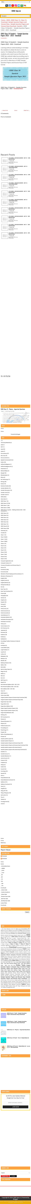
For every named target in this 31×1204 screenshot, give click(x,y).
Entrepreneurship (5, 584)
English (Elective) (5, 582)
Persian (2, 719)
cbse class (3, 499)
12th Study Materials (5, 442)
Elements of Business (6, 576)
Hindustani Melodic (5, 617)
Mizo (2, 675)
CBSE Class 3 (4, 515)
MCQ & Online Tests (5, 669)
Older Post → (27, 110)
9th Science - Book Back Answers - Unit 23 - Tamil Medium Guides (19, 175)
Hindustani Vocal (5, 621)
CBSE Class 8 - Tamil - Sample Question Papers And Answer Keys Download (17, 1014)
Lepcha (2, 652)
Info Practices (4, 628)
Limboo (2, 654)
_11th (2, 885)
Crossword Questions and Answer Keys (10, 565)
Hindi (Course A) (4, 610)
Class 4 (2, 547)
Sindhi (2, 766)
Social (2, 769)
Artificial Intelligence (5, 464)
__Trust (2, 872)
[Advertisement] (15, 307)
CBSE (8, 20)
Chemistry (3, 530)
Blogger (18, 434)
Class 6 (2, 552)
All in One (3, 455)
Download (4, 22)
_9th (2, 874)
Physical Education (5, 721)
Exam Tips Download (5, 591)
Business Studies (5, 486)
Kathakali (3, 639)
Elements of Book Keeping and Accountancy (11, 573)
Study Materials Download (7, 779)
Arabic (2, 462)
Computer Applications (6, 561)
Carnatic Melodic (5, 488)
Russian (2, 736)
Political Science (4, 725)
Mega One (3, 671)
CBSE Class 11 (4, 505)
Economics (3, 571)
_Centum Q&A (4, 890)
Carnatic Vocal (4, 492)
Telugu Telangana (5, 792)
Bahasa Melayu (4, 470)
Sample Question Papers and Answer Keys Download (13, 745)
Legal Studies (4, 649)
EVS (2, 587)
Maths (2, 665)
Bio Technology (4, 479)
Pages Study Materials (6, 712)
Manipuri (3, 658)
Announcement (4, 457)
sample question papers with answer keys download (13, 749)
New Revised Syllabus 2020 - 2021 (8, 686)
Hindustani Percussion (6, 619)
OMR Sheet (3, 693)
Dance (2, 567)
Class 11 (3, 539)
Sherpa (2, 764)
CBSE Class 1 (4, 501)
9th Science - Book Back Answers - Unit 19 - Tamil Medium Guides (19, 208)
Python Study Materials (6, 734)
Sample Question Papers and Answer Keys (10, 743)
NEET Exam (3, 680)
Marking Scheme (5, 662)
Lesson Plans (4, 903)
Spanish (3, 773)
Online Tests (3, 695)
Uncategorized (4, 801)
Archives (13, 1176)
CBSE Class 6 (4, 521)
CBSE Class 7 (4, 524)
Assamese (3, 468)
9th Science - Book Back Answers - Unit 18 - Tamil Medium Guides (19, 217)
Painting (2, 714)
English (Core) (4, 580)
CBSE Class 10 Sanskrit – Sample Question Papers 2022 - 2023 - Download (14, 34)
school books (4, 758)
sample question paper (6, 738)
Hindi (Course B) (4, 613)
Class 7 (2, 554)
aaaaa (2, 451)
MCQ (2, 667)
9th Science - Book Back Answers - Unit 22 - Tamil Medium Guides (18, 183)
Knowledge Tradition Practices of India (10, 641)
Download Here (18, 88)
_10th (2, 883)
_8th (2, 877)
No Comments (11, 163)
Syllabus (3, 782)
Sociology (3, 771)
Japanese (3, 630)
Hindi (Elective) (4, 615)
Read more (16, 162)
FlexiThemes (7, 1201)
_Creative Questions (5, 892)
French (2, 593)
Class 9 (2, 558)
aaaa (2, 449)
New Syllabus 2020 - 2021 (6, 688)
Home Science (4, 626)
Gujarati (2, 602)
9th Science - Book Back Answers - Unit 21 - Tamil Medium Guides (19, 192)
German (2, 597)
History (2, 623)
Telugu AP (3, 790)
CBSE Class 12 (4, 507)
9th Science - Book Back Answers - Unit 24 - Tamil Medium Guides (18, 167)
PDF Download (4, 717)
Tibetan (2, 799)
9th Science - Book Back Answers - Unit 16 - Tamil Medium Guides (19, 233)
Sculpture (3, 762)
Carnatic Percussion (5, 490)
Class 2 (2, 543)
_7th (2, 879)
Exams (2, 864)
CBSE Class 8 (4, 526)
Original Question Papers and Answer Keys (10, 699)
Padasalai (4, 856)
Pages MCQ (3, 704)
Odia (2, 691)
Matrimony (3, 842)
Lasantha (21, 1201)
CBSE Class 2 (4, 513)
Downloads (3, 887)
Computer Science (5, 563)
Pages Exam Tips (5, 701)
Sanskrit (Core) (4, 753)
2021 (2, 447)
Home (3, 20)
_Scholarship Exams (5, 866)
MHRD (2, 673)
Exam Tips (3, 589)
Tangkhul (3, 788)
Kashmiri (3, 634)
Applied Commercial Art (6, 460)
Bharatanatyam (4, 475)
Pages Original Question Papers (8, 708)
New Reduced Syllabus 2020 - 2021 (9, 684)
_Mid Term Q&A (4, 898)
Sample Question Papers (6, 740)
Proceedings (4, 727)
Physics (2, 723)
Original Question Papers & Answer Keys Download (12, 697)
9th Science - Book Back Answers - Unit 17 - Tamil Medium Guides (19, 225)
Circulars (3, 532)
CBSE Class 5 (4, 519)
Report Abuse (5, 850)
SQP (2, 775)
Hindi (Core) (3, 608)
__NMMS (3, 868)
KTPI (2, 643)
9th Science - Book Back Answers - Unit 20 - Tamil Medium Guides (18, 200)
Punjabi (2, 732)
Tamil (2, 786)
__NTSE (2, 870)
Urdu (2, 803)
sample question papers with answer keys (10, 747)
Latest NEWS (4, 647)
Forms (2, 840)
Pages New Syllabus (5, 706)
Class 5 (2, 550)
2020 (2, 444)
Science (2, 760)
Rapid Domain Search (18, 1202)
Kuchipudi (3, 645)
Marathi (2, 660)
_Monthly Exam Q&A (5, 900)
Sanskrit (19, 26)
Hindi (2, 606)
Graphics (3, 600)
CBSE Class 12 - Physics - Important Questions (13, 409)
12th (2, 881)
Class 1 (2, 534)
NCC (2, 678)
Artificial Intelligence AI (6, 466)
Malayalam (3, 656)
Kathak (2, 636)
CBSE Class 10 (15, 20)
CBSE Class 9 (4, 528)
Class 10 (23, 20)
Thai (2, 797)
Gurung (2, 604)
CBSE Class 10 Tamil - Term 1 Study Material (18, 1037)
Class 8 (2, 556)
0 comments (4, 38)
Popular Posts (5, 1176)
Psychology (3, 730)
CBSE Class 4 (4, 517)
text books (3, 795)
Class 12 (3, 541)
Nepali (2, 682)
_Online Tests (4, 894)
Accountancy (4, 453)
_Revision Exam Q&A (5, 896)
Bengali (2, 473)
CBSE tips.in (16, 10)
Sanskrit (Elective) (5, 756)
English (2, 578)
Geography (3, 595)
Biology (2, 481)
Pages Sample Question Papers (8, 710)
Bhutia (2, 477)
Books (2, 483)
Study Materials (4, 777)
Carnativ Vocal (4, 494)
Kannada (3, 632)
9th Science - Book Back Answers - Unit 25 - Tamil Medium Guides (19, 158)
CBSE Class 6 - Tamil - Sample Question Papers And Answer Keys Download (17, 1022)
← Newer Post (4, 110)
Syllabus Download (5, 784)
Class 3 (2, 545)
